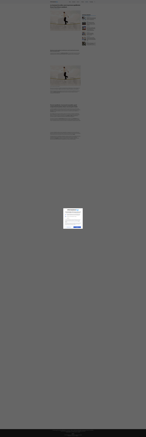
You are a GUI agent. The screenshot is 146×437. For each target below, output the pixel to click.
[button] (73, 218)
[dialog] (73, 218)
